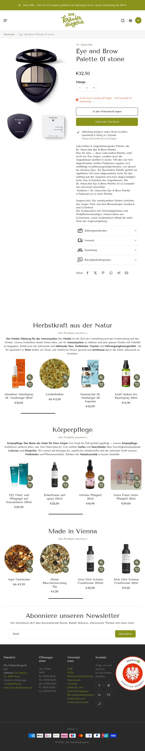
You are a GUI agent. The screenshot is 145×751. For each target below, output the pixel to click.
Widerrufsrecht (76, 698)
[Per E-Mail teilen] (126, 273)
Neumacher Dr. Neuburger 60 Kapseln (90, 398)
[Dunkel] (138, 20)
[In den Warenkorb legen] (30, 384)
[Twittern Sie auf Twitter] (95, 273)
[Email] (108, 694)
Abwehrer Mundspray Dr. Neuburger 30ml (18, 396)
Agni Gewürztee (19, 579)
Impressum (73, 680)
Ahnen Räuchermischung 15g (55, 583)
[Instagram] (108, 685)
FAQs (70, 672)
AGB (69, 668)
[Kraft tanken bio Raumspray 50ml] (126, 373)
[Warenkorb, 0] (130, 20)
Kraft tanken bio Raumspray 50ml (126, 396)
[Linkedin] (99, 694)
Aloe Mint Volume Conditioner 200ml (90, 581)
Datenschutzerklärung (80, 676)
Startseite (9, 34)
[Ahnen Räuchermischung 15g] (54, 558)
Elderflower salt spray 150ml (54, 496)
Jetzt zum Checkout (107, 121)
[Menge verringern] (79, 87)
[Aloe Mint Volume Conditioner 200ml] (90, 558)
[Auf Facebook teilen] (87, 273)
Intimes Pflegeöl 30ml (90, 496)
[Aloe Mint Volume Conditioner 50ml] (126, 558)
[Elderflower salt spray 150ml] (54, 474)
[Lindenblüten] (54, 373)
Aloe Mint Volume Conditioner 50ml (126, 581)
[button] (5, 20)
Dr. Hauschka (84, 44)
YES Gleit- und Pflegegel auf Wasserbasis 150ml (19, 498)
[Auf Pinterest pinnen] (103, 273)
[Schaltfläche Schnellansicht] (30, 377)
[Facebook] (99, 685)
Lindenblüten (54, 394)
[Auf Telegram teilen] (119, 273)
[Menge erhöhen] (93, 87)
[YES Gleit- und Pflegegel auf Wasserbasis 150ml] (19, 474)
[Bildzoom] (36, 75)
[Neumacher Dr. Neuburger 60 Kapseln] (90, 373)
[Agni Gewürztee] (19, 558)
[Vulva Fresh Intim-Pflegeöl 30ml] (126, 474)
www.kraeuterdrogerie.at (18, 687)
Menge (80, 82)
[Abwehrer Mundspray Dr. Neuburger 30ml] (19, 373)
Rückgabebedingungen (80, 694)
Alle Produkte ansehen (71, 333)
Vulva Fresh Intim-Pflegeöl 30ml (126, 496)
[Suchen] (123, 20)
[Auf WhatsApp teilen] (111, 273)
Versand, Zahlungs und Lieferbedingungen (78, 687)
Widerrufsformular (78, 702)
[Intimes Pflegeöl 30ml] (90, 474)
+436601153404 (12, 683)
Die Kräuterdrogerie (77, 742)
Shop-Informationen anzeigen (99, 138)
